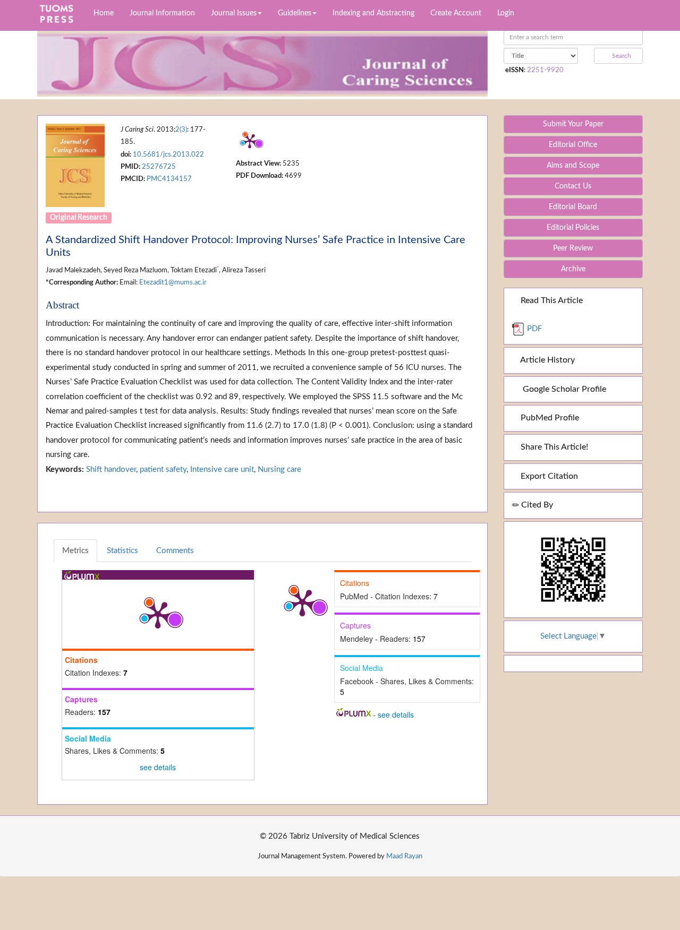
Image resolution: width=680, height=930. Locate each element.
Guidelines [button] (294, 13)
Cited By (536, 505)
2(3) (181, 129)
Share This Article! (553, 447)
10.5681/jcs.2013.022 (168, 154)
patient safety (163, 469)
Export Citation (548, 476)
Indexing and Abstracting (373, 13)
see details (158, 767)
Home (104, 13)
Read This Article (550, 300)
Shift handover (111, 469)
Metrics (75, 551)
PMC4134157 (169, 179)
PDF (533, 329)
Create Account (455, 13)
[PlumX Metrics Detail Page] (250, 141)
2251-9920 (545, 70)
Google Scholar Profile (562, 389)
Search (620, 56)
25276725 (159, 166)
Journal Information (162, 13)
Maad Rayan (404, 856)
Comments (175, 551)
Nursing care (279, 469)
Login (505, 13)
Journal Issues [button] (234, 13)
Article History (546, 360)
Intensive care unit (222, 469)
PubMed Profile (548, 418)
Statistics (122, 551)
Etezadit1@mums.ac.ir (173, 282)
